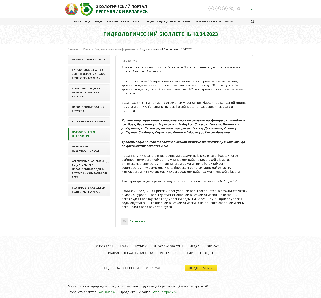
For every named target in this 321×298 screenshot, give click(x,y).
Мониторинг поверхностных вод (85, 148)
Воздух (99, 21)
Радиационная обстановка (174, 21)
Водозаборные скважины (89, 121)
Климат (230, 21)
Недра (136, 21)
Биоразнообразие (118, 21)
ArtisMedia (107, 292)
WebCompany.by (165, 292)
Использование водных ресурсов (88, 109)
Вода (88, 21)
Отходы (148, 21)
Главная (73, 49)
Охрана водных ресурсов (88, 59)
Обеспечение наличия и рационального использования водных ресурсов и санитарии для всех (90, 169)
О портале (75, 21)
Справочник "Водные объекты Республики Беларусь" (86, 92)
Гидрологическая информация (84, 134)
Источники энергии (208, 21)
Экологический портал (122, 9)
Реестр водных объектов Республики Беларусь (88, 189)
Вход (250, 9)
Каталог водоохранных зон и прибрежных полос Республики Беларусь (88, 74)
